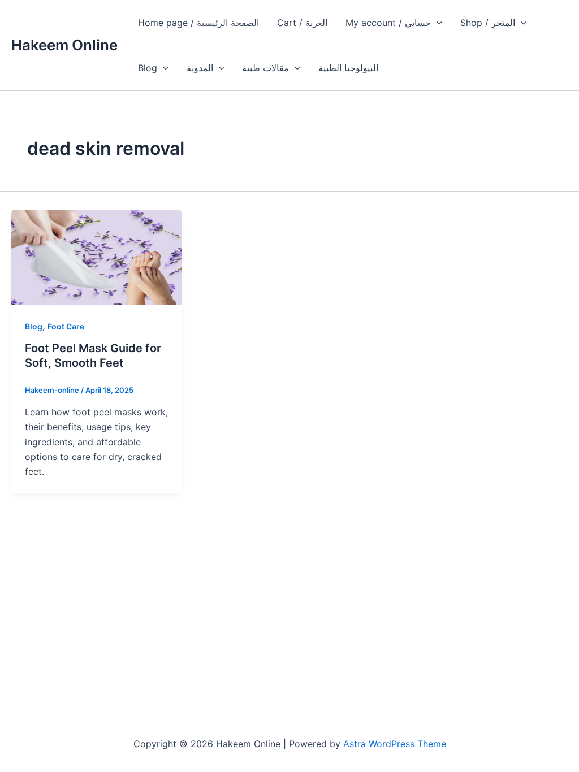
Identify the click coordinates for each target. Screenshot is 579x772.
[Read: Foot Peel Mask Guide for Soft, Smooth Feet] (96, 256)
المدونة (200, 67)
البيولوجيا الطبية (348, 67)
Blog (147, 67)
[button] (436, 22)
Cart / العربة (302, 22)
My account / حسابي (388, 22)
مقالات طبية (265, 67)
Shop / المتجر (487, 22)
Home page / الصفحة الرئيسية (198, 22)
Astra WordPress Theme (394, 743)
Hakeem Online (64, 45)
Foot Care (65, 326)
